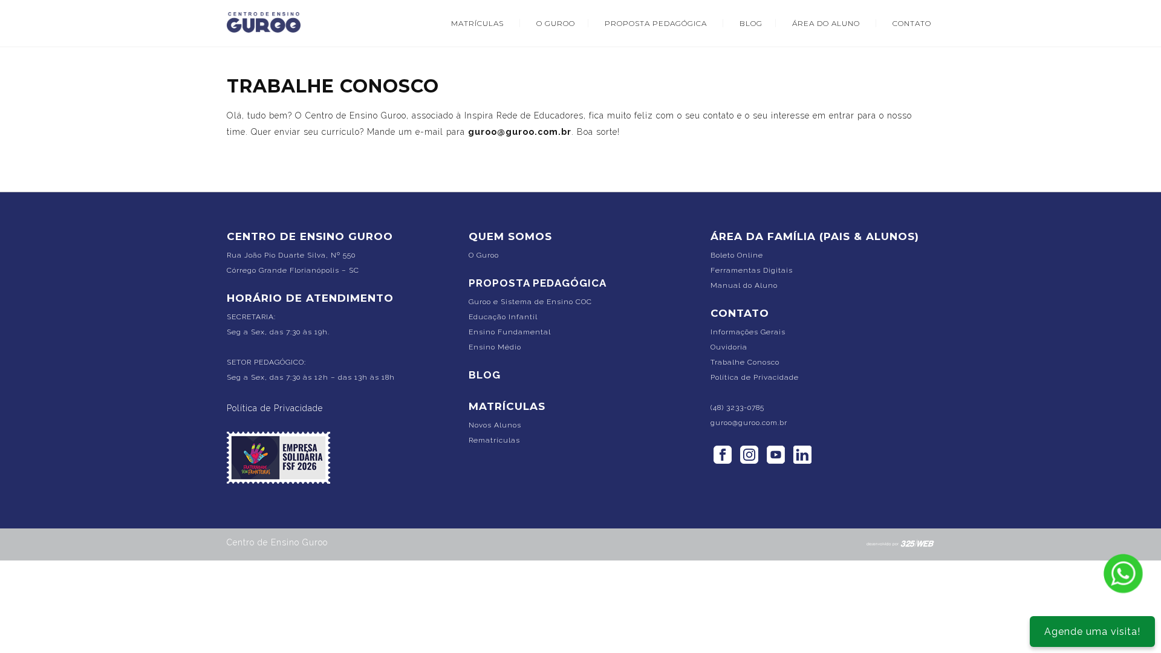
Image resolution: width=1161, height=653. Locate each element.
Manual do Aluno (744, 285)
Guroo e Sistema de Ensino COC (530, 301)
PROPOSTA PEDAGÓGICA (656, 23)
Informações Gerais (748, 332)
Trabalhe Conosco (745, 362)
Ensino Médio (495, 347)
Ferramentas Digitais (752, 270)
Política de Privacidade (275, 408)
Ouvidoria (729, 347)
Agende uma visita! (1092, 631)
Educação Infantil (503, 317)
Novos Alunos (495, 425)
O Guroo (484, 255)
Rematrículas (494, 440)
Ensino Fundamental (510, 332)
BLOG (751, 23)
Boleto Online (737, 255)
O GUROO (555, 23)
